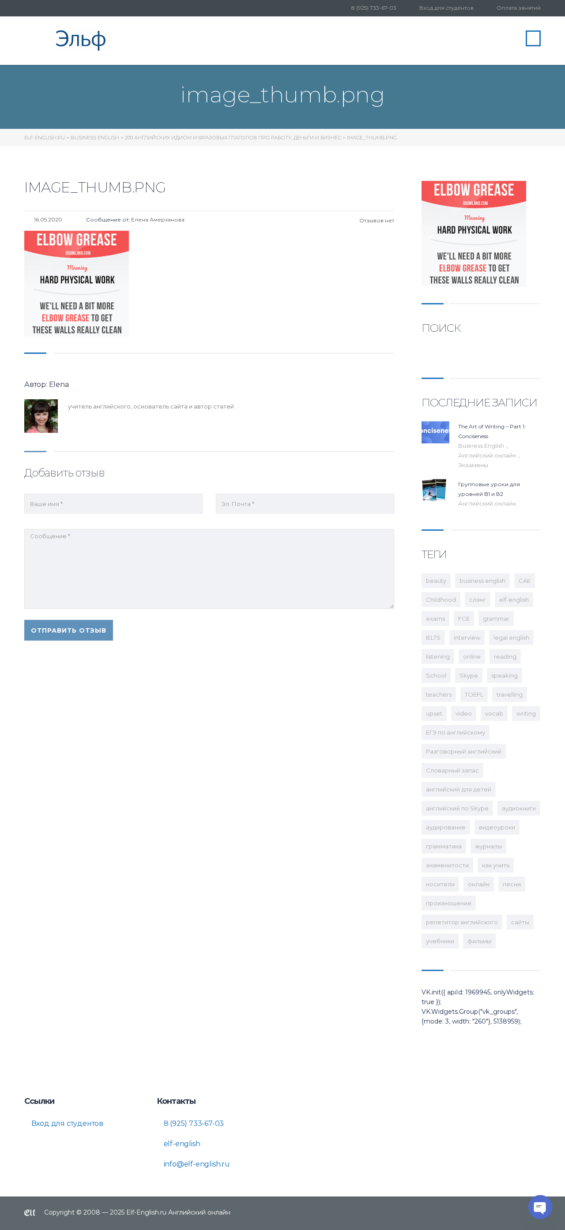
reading (505, 656)
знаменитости (447, 865)
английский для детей (458, 789)
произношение (448, 903)
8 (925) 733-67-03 (373, 7)
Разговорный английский (463, 751)
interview (467, 637)
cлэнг (477, 599)
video (464, 713)
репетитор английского (462, 922)
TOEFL (474, 694)
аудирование (446, 827)
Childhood (441, 599)
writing (526, 713)
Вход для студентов (446, 7)
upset (434, 713)
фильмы (479, 941)
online (472, 656)
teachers (439, 694)
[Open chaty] (540, 1207)
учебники (440, 941)
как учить (495, 865)
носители (440, 884)
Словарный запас (452, 770)
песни (512, 884)
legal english (511, 637)
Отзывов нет (376, 220)
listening (438, 656)
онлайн (479, 884)
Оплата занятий (519, 7)
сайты (520, 922)
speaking (504, 675)
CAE (525, 580)
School (436, 675)
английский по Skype (457, 808)
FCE (464, 618)
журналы (488, 846)
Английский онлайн (487, 455)
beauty (436, 580)
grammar (496, 618)
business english (482, 580)
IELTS (433, 637)
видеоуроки (497, 827)
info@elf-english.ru (196, 1164)
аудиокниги (519, 808)
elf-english (514, 599)
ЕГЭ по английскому (455, 732)
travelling (510, 694)
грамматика (444, 846)
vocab (494, 713)
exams (435, 618)
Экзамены (473, 465)
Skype (469, 675)
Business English (481, 445)
